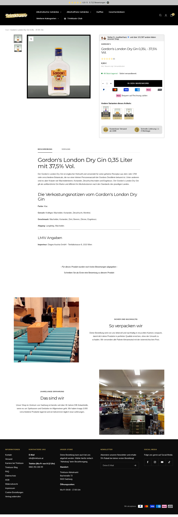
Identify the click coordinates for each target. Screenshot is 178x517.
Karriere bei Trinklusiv (14, 463)
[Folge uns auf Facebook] (147, 462)
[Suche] (160, 15)
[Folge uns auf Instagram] (154, 462)
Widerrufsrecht (11, 484)
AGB (7, 480)
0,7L (129, 116)
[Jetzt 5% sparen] (135, 465)
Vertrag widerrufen (13, 496)
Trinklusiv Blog (11, 467)
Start (7, 30)
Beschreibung (45, 149)
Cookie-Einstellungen (14, 492)
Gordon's (106, 44)
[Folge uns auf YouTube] (162, 462)
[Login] (166, 15)
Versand (66, 149)
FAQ (7, 471)
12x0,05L (117, 116)
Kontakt (8, 455)
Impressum (10, 488)
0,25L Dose (106, 115)
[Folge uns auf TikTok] (169, 462)
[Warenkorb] (171, 15)
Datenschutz (10, 476)
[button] (89, 272)
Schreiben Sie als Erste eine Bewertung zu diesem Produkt (89, 273)
